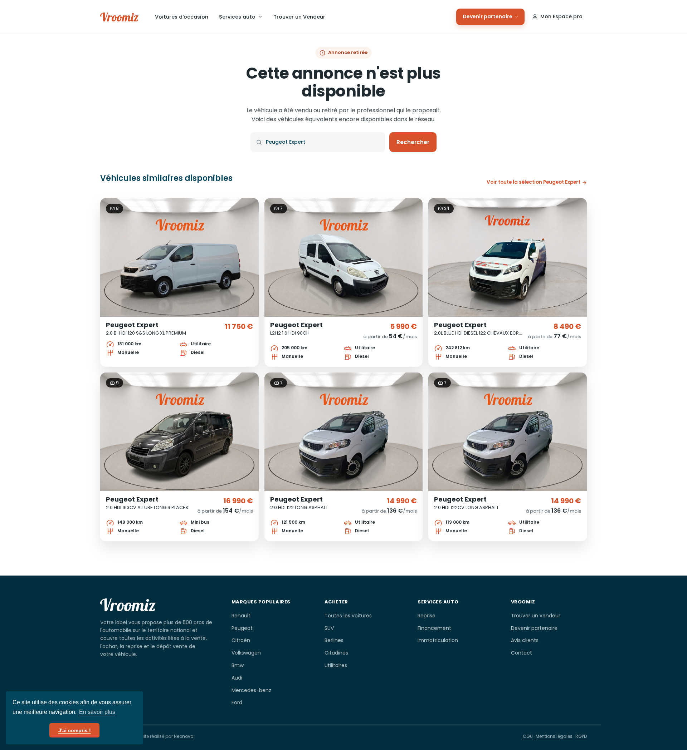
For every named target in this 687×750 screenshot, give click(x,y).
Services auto (237, 16)
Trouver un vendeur (535, 615)
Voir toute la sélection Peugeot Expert (533, 182)
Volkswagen (246, 652)
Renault (241, 615)
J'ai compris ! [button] (74, 730)
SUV (329, 628)
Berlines (334, 640)
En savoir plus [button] (97, 712)
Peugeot (242, 628)
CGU (528, 736)
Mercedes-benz (251, 690)
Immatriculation (438, 640)
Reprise (426, 615)
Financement (434, 628)
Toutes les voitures (348, 615)
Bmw (238, 665)
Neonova (184, 736)
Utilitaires (336, 665)
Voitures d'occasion (181, 16)
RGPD (581, 736)
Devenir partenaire (487, 16)
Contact (521, 652)
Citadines (336, 652)
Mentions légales (554, 736)
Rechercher (412, 142)
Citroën (241, 640)
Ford (237, 702)
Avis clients (525, 640)
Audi (237, 677)
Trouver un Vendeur (299, 16)
